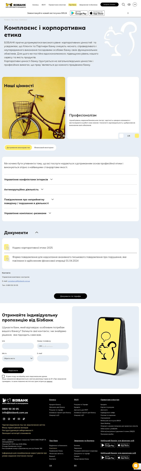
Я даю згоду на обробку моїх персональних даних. (26, 376)
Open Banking (105, 423)
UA (50, 465)
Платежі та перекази (108, 415)
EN (75, 465)
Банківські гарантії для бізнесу (60, 413)
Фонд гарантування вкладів (15, 427)
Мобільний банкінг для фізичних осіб (117, 440)
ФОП (44, 5)
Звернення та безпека (88, 5)
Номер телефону (44, 341)
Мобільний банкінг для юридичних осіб (118, 453)
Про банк (72, 5)
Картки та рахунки (107, 407)
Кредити (77, 407)
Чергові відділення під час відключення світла (23, 425)
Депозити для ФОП (81, 410)
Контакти (52, 459)
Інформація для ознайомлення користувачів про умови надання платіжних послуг (24, 454)
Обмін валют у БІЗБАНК (109, 429)
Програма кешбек (107, 434)
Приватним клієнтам (57, 5)
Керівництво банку (56, 451)
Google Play (108, 445)
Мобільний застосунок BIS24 (111, 421)
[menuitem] (35, 6)
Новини (76, 456)
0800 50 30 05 (10, 408)
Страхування (105, 418)
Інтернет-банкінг (109, 4)
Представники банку (81, 459)
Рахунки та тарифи (56, 410)
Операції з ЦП (54, 415)
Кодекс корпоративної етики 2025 (32, 247)
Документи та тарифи (70, 296)
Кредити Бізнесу (55, 404)
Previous (121, 136)
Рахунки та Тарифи (81, 404)
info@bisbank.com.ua (15, 412)
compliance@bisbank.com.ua (19, 281)
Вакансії (52, 456)
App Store (123, 445)
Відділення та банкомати (58, 445)
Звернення (78, 448)
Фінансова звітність (56, 453)
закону (49, 381)
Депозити (104, 410)
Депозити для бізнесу (57, 407)
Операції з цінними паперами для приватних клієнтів (119, 426)
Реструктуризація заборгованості (17, 430)
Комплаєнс (53, 448)
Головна (7, 20)
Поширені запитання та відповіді (85, 451)
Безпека (77, 445)
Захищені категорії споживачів (16, 433)
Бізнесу (36, 5)
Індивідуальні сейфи (108, 413)
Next (137, 136)
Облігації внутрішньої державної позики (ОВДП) (118, 431)
